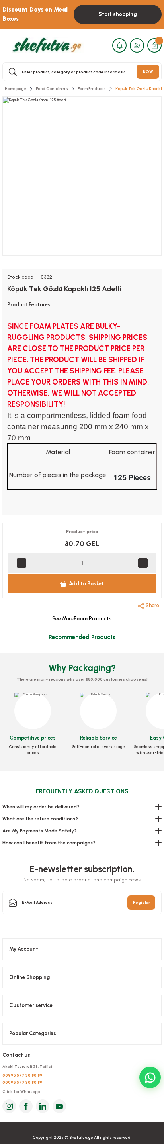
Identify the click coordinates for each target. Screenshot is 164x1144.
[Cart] (154, 45)
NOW (148, 71)
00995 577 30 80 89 (22, 1075)
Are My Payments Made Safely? (39, 831)
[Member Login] (137, 45)
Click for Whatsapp (21, 1091)
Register (141, 902)
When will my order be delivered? (41, 807)
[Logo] (45, 45)
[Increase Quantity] (143, 563)
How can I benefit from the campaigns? (49, 843)
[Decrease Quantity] (21, 563)
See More (82, 619)
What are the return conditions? (40, 819)
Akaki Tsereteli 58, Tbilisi (27, 1066)
